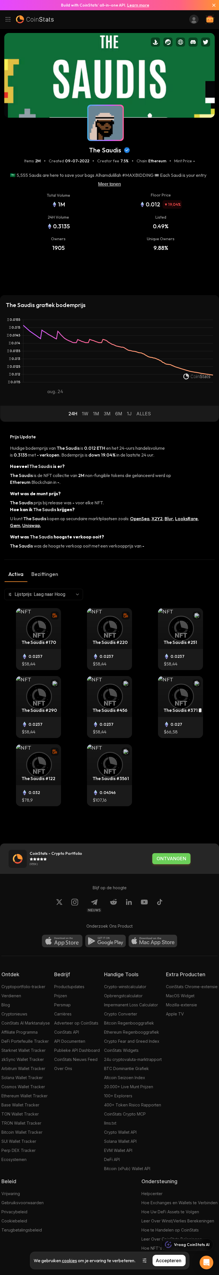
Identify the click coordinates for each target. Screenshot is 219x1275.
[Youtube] (144, 905)
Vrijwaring (10, 1193)
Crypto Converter (120, 1013)
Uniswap (31, 525)
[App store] (62, 941)
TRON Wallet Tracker (21, 1123)
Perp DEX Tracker (18, 1150)
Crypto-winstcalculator (125, 986)
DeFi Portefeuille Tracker (25, 1041)
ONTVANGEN (171, 858)
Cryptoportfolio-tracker (23, 986)
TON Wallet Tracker (20, 1114)
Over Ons (63, 1068)
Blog (5, 1004)
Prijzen (60, 995)
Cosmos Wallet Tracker (23, 1086)
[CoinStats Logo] (35, 19)
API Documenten (69, 1041)
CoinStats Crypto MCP (125, 1114)
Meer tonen (109, 184)
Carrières (63, 1013)
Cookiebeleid (14, 1220)
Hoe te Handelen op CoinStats (170, 1230)
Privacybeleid (14, 1211)
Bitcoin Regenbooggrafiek (129, 1023)
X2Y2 (157, 518)
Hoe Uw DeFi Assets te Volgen (170, 1211)
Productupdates (69, 986)
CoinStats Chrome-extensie (192, 986)
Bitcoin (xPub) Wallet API (127, 1168)
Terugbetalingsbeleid (21, 1230)
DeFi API (112, 1159)
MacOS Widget (180, 995)
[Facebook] (159, 905)
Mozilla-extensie (181, 1004)
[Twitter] (59, 905)
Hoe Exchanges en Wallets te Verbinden (179, 1202)
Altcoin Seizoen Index (124, 1077)
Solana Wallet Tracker (22, 1077)
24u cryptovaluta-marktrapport (133, 1059)
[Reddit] (113, 905)
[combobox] (43, 594)
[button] (72, 413)
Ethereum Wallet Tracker (24, 1095)
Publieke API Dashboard (77, 1050)
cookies (69, 1260)
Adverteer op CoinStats (76, 1023)
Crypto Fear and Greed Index (131, 1041)
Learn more (138, 5)
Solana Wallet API (120, 1141)
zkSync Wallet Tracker (22, 1059)
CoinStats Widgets (121, 1050)
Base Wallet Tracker (20, 1104)
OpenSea (139, 518)
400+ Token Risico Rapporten (132, 1104)
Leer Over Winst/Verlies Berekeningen (177, 1220)
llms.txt (110, 1123)
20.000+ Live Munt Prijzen (128, 1086)
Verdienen (11, 995)
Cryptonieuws (14, 1013)
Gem (15, 525)
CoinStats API (66, 1032)
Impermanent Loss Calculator (131, 1004)
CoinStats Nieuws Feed (76, 1059)
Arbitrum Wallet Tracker (23, 1068)
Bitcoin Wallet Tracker (21, 1132)
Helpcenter (152, 1193)
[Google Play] (105, 941)
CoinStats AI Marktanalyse (25, 1023)
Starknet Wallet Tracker (23, 1050)
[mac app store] (153, 941)
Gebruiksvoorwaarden (22, 1202)
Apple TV (175, 1013)
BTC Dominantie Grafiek (126, 1068)
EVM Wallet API (118, 1150)
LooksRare (186, 518)
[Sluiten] (211, 5)
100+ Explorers (118, 1095)
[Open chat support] (206, 1262)
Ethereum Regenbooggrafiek (131, 1032)
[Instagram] (74, 905)
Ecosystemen (14, 1159)
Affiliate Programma (19, 1032)
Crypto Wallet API (120, 1132)
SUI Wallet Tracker (18, 1141)
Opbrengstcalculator (123, 995)
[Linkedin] (128, 905)
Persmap (62, 1004)
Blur (169, 518)
